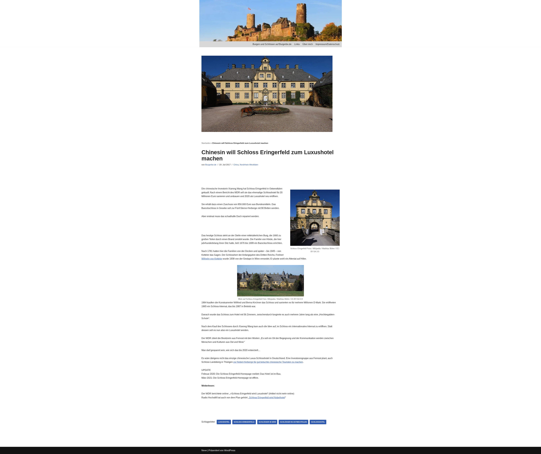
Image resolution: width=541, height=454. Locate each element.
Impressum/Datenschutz (328, 44)
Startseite (205, 143)
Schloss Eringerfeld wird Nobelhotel (267, 397)
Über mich (307, 44)
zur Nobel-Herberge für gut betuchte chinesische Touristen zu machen (268, 362)
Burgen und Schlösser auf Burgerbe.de (272, 44)
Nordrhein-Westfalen (249, 165)
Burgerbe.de (210, 165)
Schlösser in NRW (267, 422)
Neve (204, 450)
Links (297, 44)
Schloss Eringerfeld (244, 422)
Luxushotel (224, 422)
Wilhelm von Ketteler (211, 259)
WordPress (229, 450)
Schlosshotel (318, 422)
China (236, 165)
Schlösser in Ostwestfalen (293, 422)
